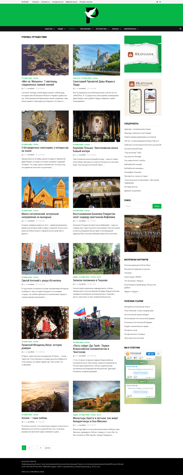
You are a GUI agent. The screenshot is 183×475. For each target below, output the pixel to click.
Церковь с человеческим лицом (137, 129)
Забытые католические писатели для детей (142, 145)
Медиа (60, 29)
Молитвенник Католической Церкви (139, 318)
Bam (42, 472)
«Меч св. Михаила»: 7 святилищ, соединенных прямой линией (39, 83)
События (48, 29)
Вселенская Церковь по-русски (137, 269)
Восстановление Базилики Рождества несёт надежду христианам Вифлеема (94, 215)
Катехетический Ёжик (133, 148)
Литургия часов (130, 330)
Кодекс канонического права (136, 326)
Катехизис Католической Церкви (138, 322)
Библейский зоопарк (133, 164)
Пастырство (101, 29)
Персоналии (85, 29)
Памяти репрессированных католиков (140, 137)
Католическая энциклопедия (136, 314)
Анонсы (115, 29)
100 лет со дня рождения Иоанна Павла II (141, 141)
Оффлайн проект (72, 2)
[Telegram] (160, 2)
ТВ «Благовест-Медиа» (134, 281)
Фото (99, 277)
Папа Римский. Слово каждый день (139, 310)
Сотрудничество (57, 2)
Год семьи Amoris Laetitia (134, 160)
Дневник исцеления (132, 190)
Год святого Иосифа (132, 156)
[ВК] (157, 2)
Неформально (130, 29)
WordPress (35, 472)
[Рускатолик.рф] (91, 14)
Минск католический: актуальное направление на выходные (40, 215)
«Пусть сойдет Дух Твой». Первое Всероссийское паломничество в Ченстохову (91, 349)
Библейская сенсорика (133, 168)
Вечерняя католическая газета (137, 306)
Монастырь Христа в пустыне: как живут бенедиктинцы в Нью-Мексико (95, 420)
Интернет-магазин (86, 2)
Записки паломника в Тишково (90, 280)
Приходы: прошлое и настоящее (137, 133)
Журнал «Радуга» (131, 291)
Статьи (72, 29)
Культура (76, 78)
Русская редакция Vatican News (137, 265)
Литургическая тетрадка (134, 334)
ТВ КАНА (128, 273)
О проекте (35, 2)
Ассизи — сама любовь (34, 418)
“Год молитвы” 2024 (132, 152)
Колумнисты (45, 2)
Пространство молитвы (134, 338)
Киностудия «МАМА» (133, 277)
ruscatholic (31, 88)
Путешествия (27, 78)
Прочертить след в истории (136, 176)
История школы (130, 187)
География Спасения (132, 172)
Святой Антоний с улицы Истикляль (41, 280)
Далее (47, 448)
